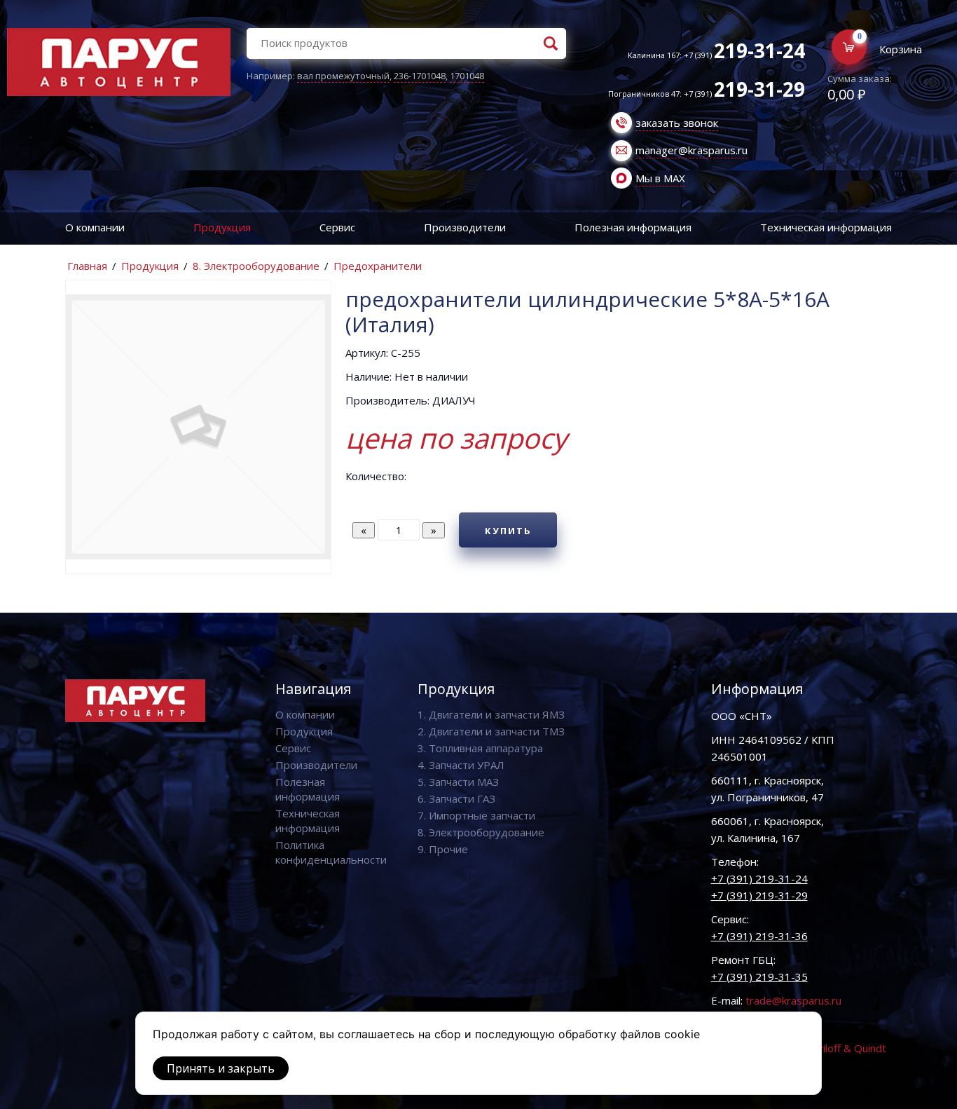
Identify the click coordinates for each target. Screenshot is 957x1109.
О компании (95, 227)
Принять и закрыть (221, 1068)
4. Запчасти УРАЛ (461, 765)
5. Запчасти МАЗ (458, 782)
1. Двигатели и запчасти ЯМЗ (491, 714)
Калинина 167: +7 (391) (716, 55)
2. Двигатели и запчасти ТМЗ (491, 731)
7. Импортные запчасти (476, 815)
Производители (465, 227)
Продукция (222, 227)
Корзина (900, 49)
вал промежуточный (343, 75)
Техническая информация (826, 227)
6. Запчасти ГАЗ (456, 798)
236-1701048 (420, 75)
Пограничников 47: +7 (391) (706, 93)
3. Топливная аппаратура (480, 748)
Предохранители (377, 266)
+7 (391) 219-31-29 (759, 895)
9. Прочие (443, 849)
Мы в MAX (660, 178)
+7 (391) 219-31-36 (759, 936)
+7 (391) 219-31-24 (759, 878)
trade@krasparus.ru (793, 1000)
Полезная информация (632, 227)
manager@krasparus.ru (691, 150)
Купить (508, 530)
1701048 (467, 75)
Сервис (337, 227)
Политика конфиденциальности (331, 852)
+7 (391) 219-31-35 (759, 976)
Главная (87, 266)
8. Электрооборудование (256, 266)
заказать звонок (676, 123)
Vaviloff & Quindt (846, 1048)
